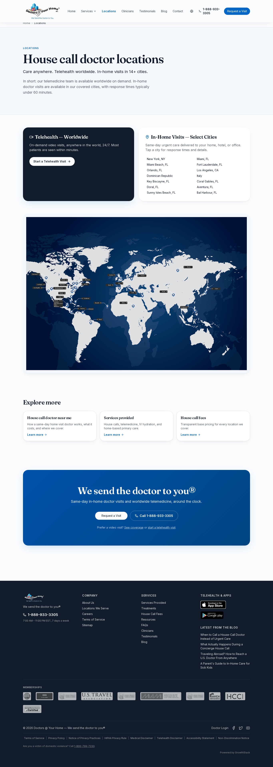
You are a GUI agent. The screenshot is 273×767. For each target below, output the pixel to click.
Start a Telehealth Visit (49, 161)
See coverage (133, 527)
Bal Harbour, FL (207, 192)
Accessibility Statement (200, 738)
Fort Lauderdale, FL (209, 164)
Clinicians (128, 11)
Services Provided (153, 602)
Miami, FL (203, 159)
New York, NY (156, 159)
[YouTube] (248, 728)
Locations (109, 11)
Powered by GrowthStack (235, 752)
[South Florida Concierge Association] (195, 696)
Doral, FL (152, 187)
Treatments (148, 608)
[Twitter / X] (241, 728)
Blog (164, 11)
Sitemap (87, 625)
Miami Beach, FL (157, 164)
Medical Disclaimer (142, 738)
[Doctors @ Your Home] (42, 11)
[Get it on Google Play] (212, 615)
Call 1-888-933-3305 (156, 516)
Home (72, 11)
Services (87, 11)
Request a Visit (237, 11)
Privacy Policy (56, 738)
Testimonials (147, 11)
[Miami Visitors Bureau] (160, 696)
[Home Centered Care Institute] (235, 696)
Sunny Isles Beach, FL (161, 192)
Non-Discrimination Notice (233, 738)
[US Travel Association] (97, 696)
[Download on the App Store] (213, 605)
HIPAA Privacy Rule (116, 738)
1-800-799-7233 (84, 746)
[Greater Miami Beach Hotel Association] (67, 696)
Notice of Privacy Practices (85, 738)
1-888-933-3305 (211, 11)
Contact (178, 11)
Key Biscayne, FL (158, 181)
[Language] (191, 11)
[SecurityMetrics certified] (32, 709)
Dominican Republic (160, 175)
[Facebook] (234, 728)
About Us (88, 602)
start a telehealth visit (161, 527)
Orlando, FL (154, 170)
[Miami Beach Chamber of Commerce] (127, 696)
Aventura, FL (205, 187)
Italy (199, 175)
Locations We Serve (95, 608)
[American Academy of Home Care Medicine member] (214, 696)
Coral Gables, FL (207, 181)
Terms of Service (93, 619)
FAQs (144, 625)
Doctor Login (219, 728)
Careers (87, 614)
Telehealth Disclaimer (169, 738)
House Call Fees (152, 614)
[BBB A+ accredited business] (44, 696)
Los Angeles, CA (207, 170)
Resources (148, 619)
